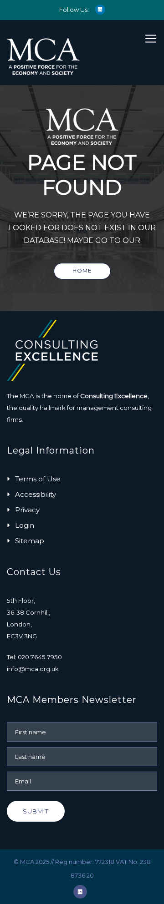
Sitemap (29, 540)
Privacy (27, 509)
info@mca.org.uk (33, 668)
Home (82, 270)
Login (24, 525)
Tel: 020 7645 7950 (34, 657)
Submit (36, 811)
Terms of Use (38, 479)
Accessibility (35, 494)
